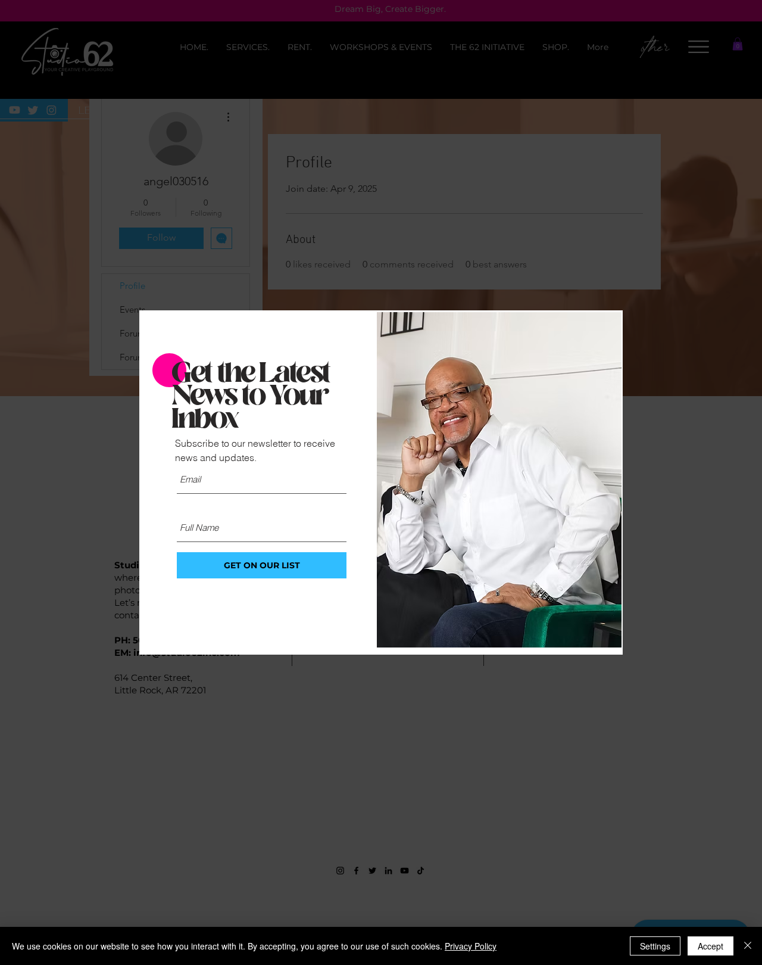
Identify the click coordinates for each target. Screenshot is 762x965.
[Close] (748, 945)
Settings (655, 946)
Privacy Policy (470, 946)
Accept (710, 946)
